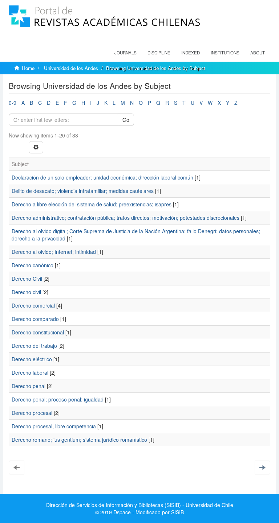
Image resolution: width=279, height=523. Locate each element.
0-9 (12, 102)
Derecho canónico (32, 265)
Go (125, 119)
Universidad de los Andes (71, 68)
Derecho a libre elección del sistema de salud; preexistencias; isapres (91, 204)
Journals (125, 52)
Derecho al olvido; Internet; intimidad (54, 251)
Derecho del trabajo (34, 345)
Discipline (158, 52)
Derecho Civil (27, 278)
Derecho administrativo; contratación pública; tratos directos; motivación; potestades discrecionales (125, 217)
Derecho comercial (33, 305)
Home (28, 68)
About (257, 52)
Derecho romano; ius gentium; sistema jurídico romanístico (79, 439)
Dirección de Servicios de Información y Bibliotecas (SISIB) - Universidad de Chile (139, 504)
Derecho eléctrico (32, 359)
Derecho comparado (35, 318)
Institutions (225, 52)
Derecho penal (28, 386)
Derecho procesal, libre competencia (54, 426)
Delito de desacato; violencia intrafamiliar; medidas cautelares (83, 190)
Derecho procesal (32, 412)
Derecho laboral (30, 372)
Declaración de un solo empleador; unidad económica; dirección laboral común (102, 177)
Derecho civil (26, 292)
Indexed (190, 52)
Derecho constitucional (38, 332)
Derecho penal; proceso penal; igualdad (58, 399)
